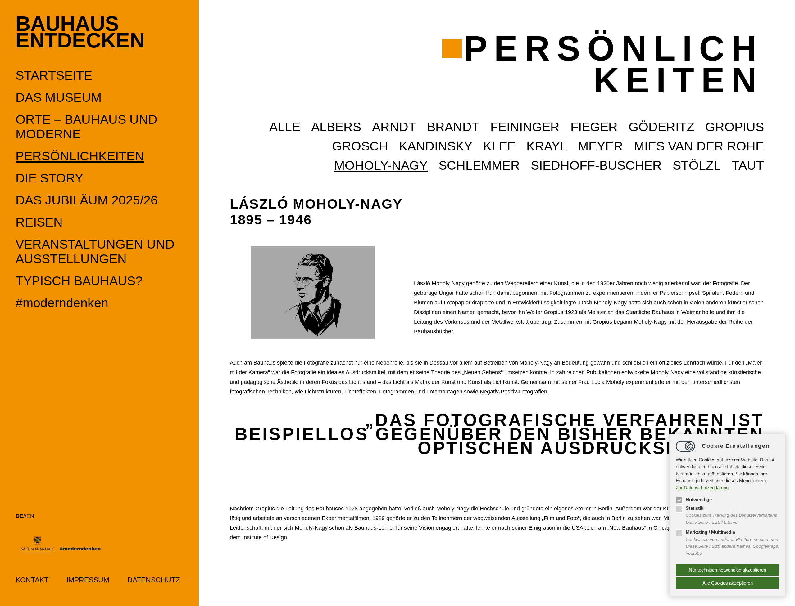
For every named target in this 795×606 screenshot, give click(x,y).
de (19, 516)
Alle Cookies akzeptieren (727, 583)
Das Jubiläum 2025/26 (87, 200)
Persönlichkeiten (80, 156)
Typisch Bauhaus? (79, 281)
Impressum (87, 580)
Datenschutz (153, 580)
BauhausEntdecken (80, 32)
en (30, 516)
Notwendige (699, 499)
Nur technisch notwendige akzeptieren (727, 569)
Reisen (39, 222)
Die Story (49, 178)
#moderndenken (62, 303)
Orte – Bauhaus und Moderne (86, 126)
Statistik (694, 508)
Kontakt (32, 580)
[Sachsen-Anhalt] (64, 547)
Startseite (54, 75)
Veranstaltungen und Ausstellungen (95, 251)
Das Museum (59, 97)
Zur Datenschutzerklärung (702, 487)
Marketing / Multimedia (710, 532)
